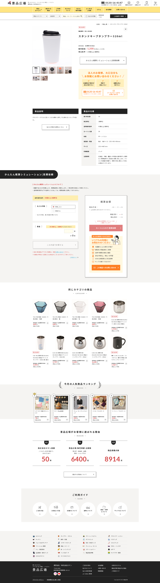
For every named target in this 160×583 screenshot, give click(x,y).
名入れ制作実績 (87, 571)
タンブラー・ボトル (66, 536)
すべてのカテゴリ (64, 556)
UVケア (113, 549)
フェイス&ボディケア (42, 543)
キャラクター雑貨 (116, 553)
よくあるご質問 (87, 574)
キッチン (38, 539)
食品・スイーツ (65, 546)
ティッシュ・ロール (91, 546)
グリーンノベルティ (91, 536)
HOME (98, 24)
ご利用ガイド (73, 257)
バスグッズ (114, 539)
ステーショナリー (91, 549)
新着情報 (100, 571)
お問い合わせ (60, 252)
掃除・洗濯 (64, 539)
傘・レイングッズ (66, 549)
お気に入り (138, 5)
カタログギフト (40, 556)
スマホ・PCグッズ (66, 543)
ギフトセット (89, 539)
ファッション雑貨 (41, 546)
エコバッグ (39, 536)
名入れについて (87, 568)
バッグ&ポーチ (65, 553)
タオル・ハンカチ (116, 546)
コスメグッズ (114, 543)
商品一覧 (104, 24)
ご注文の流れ (87, 565)
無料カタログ (128, 5)
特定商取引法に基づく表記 (54, 579)
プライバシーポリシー (38, 579)
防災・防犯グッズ (91, 543)
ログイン (146, 5)
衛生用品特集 (89, 553)
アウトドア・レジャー (117, 536)
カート (156, 5)
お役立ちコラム (116, 565)
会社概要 (100, 565)
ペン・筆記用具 (40, 549)
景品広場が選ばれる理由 (119, 568)
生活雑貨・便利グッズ (42, 553)
